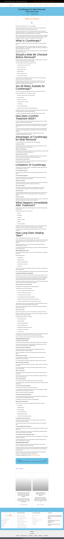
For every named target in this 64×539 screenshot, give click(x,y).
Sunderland (35, 535)
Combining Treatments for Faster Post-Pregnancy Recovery (40, 494)
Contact (54, 4)
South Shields (30, 535)
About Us (23, 4)
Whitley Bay (40, 535)
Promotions (46, 4)
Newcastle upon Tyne (24, 535)
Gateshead (17, 535)
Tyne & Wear (32, 533)
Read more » (50, 518)
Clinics (51, 4)
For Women (35, 4)
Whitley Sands (46, 535)
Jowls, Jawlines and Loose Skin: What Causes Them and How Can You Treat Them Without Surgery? (55, 516)
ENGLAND (32, 531)
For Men (40, 4)
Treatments (29, 4)
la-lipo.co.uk (32, 538)
